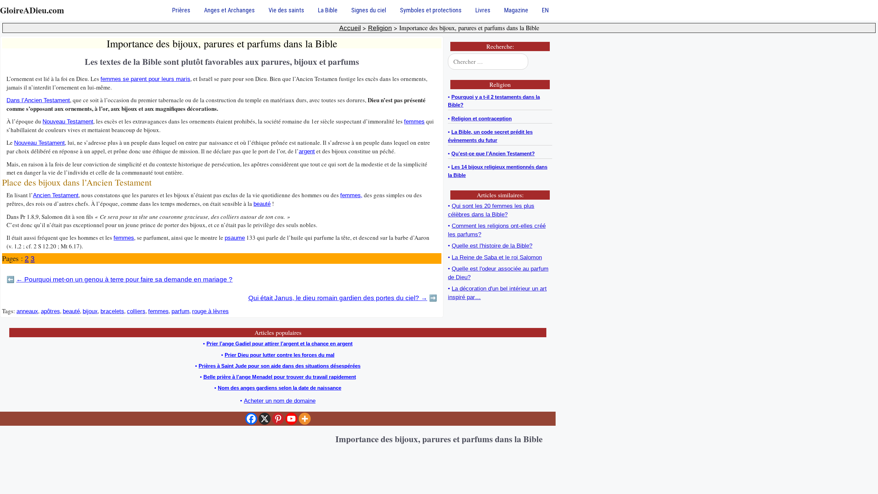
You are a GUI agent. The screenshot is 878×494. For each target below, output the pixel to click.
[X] (265, 419)
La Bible (327, 10)
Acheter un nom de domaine (280, 401)
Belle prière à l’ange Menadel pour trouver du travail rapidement (279, 377)
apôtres (50, 311)
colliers (136, 311)
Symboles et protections (431, 10)
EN (545, 10)
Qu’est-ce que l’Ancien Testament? (493, 153)
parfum (180, 311)
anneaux (27, 311)
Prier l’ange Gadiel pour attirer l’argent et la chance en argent (279, 343)
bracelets (112, 311)
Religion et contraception (481, 118)
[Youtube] (291, 419)
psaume (235, 238)
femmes (414, 121)
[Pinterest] (278, 419)
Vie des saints (286, 10)
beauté (262, 204)
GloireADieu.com (32, 10)
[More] (305, 419)
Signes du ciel (368, 10)
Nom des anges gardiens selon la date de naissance (279, 388)
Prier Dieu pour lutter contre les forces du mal (279, 355)
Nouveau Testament (68, 121)
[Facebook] (251, 419)
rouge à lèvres (210, 311)
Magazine (516, 10)
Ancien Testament (56, 195)
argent (307, 151)
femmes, (351, 195)
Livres (482, 10)
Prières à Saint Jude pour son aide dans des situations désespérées (279, 366)
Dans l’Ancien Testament (38, 100)
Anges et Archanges (229, 10)
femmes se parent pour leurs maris (145, 79)
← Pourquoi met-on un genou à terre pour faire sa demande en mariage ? (124, 279)
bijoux (90, 311)
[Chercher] (542, 62)
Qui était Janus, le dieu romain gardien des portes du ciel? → (337, 298)
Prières (181, 10)
